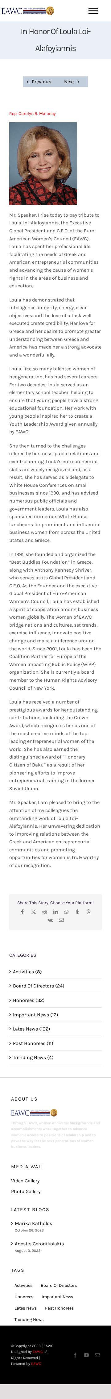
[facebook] (75, 1355)
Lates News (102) (31, 1029)
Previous (41, 82)
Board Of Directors (59, 1285)
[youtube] (86, 1355)
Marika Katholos (33, 1223)
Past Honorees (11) (33, 1043)
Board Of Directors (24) (38, 986)
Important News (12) (35, 1015)
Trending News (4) (33, 1057)
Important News (57, 1296)
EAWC (38, 1352)
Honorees (24, 1296)
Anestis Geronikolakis (39, 1244)
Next (69, 82)
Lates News (25, 1308)
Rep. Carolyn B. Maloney (32, 113)
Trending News (29, 1319)
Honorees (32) (29, 1000)
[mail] (97, 1355)
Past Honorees (59, 1308)
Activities (23, 1285)
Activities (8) (27, 972)
